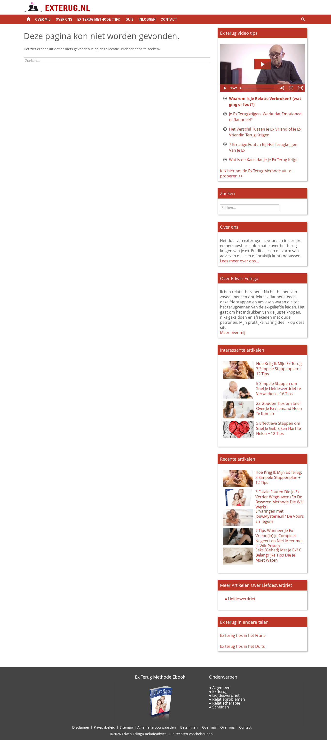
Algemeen (221, 687)
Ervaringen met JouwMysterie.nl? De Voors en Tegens (279, 516)
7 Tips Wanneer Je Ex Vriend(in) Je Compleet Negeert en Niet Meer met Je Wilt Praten (279, 538)
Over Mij (43, 19)
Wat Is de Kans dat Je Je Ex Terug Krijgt (263, 159)
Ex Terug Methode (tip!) (98, 19)
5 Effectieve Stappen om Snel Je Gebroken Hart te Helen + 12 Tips (278, 428)
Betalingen (189, 727)
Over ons (64, 19)
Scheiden (220, 707)
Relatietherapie (226, 703)
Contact (169, 19)
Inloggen (147, 19)
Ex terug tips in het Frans (242, 635)
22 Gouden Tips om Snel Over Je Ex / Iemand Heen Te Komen (279, 408)
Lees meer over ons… (239, 261)
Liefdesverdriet (241, 598)
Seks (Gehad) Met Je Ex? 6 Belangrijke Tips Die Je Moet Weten (278, 555)
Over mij (209, 727)
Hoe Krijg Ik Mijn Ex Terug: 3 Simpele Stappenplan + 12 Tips (279, 368)
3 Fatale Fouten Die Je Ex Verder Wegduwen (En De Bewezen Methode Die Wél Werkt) (279, 499)
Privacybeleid (104, 727)
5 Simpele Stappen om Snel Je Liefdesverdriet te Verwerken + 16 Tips (278, 388)
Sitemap (126, 727)
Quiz (130, 19)
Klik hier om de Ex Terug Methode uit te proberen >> (255, 173)
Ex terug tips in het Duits (242, 646)
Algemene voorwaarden (156, 727)
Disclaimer (80, 727)
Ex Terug (220, 691)
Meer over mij (232, 332)
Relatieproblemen (228, 699)
